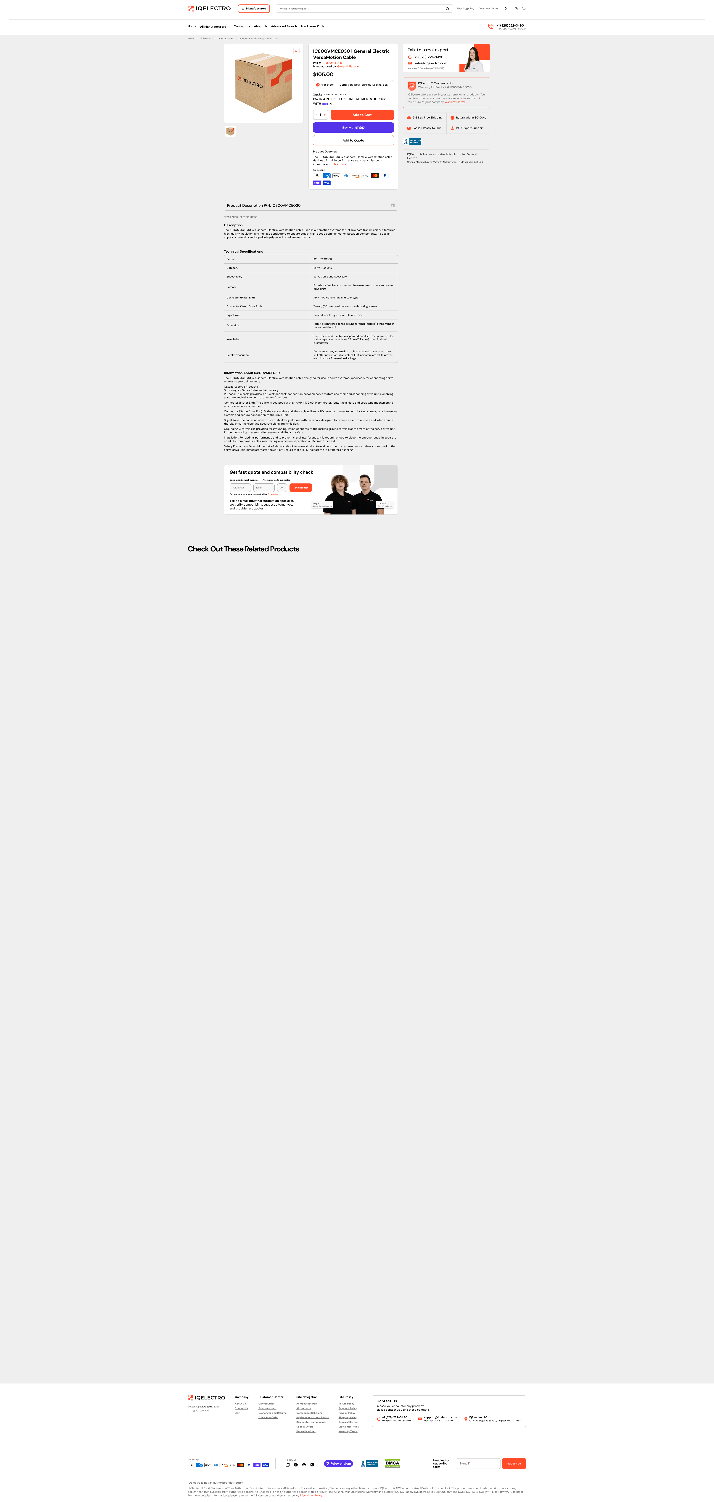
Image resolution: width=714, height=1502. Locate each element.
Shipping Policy (348, 1417)
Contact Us (241, 1408)
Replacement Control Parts (312, 1417)
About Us (240, 1403)
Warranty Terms (455, 858)
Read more (340, 920)
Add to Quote (353, 896)
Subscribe (514, 1463)
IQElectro (207, 1406)
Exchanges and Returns (272, 1413)
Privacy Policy (347, 1413)
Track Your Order (268, 1417)
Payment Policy (348, 1408)
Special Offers (304, 1426)
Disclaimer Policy (349, 1426)
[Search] (448, 9)
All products (303, 1408)
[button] (506, 9)
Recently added (306, 1431)
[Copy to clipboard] (393, 962)
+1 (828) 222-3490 (510, 25)
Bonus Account (267, 1408)
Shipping (317, 850)
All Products (206, 794)
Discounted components (311, 1422)
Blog (237, 1413)
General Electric (348, 823)
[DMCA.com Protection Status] (392, 1467)
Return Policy (346, 1403)
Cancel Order (266, 1403)
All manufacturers (307, 1403)
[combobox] (364, 8)
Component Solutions (309, 1413)
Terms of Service (348, 1422)
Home (191, 794)
